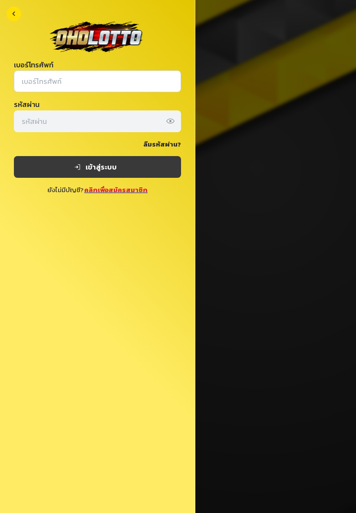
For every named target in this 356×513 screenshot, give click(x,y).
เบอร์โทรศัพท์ (33, 65)
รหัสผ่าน (27, 104)
